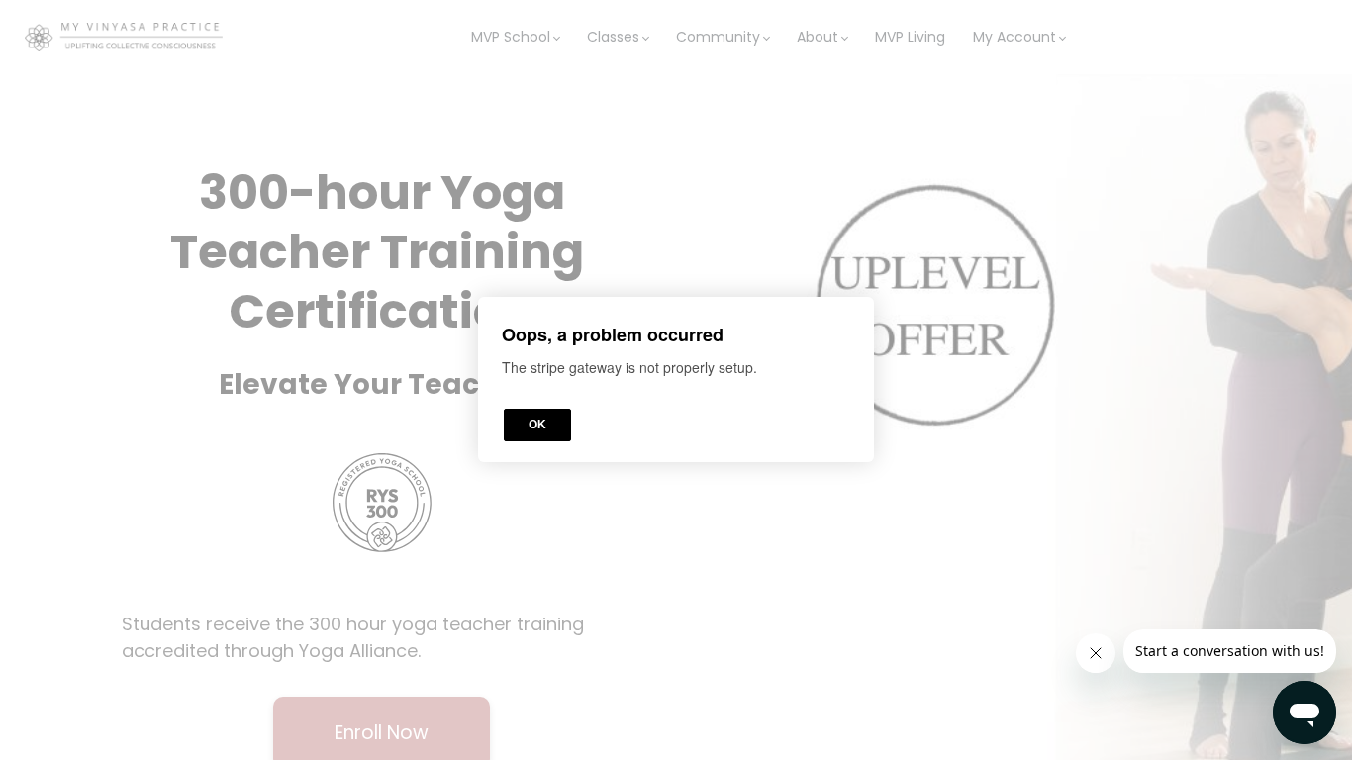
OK (537, 425)
